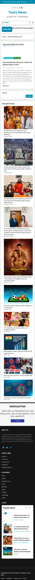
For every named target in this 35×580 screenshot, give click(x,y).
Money (16, 543)
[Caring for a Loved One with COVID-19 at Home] (18, 396)
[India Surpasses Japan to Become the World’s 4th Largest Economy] (15, 349)
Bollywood (17, 531)
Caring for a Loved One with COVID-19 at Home (17, 398)
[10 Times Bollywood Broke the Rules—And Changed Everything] (16, 326)
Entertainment (8, 58)
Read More (5, 86)
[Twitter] (7, 447)
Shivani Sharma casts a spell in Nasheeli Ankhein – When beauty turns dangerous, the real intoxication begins (18, 279)
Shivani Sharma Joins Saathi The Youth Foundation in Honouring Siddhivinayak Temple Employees (17, 132)
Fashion (27, 520)
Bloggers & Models (19, 520)
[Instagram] (10, 447)
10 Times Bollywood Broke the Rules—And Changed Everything (22, 552)
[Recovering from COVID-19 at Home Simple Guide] (18, 373)
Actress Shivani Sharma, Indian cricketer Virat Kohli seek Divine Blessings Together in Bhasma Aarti (17, 169)
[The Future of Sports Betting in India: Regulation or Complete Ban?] (18, 304)
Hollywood (17, 58)
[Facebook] (3, 447)
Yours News (17, 12)
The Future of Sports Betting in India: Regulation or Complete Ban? (22, 540)
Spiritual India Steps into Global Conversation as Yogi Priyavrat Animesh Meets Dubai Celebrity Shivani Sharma (17, 200)
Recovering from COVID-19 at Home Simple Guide (18, 375)
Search (4, 93)
